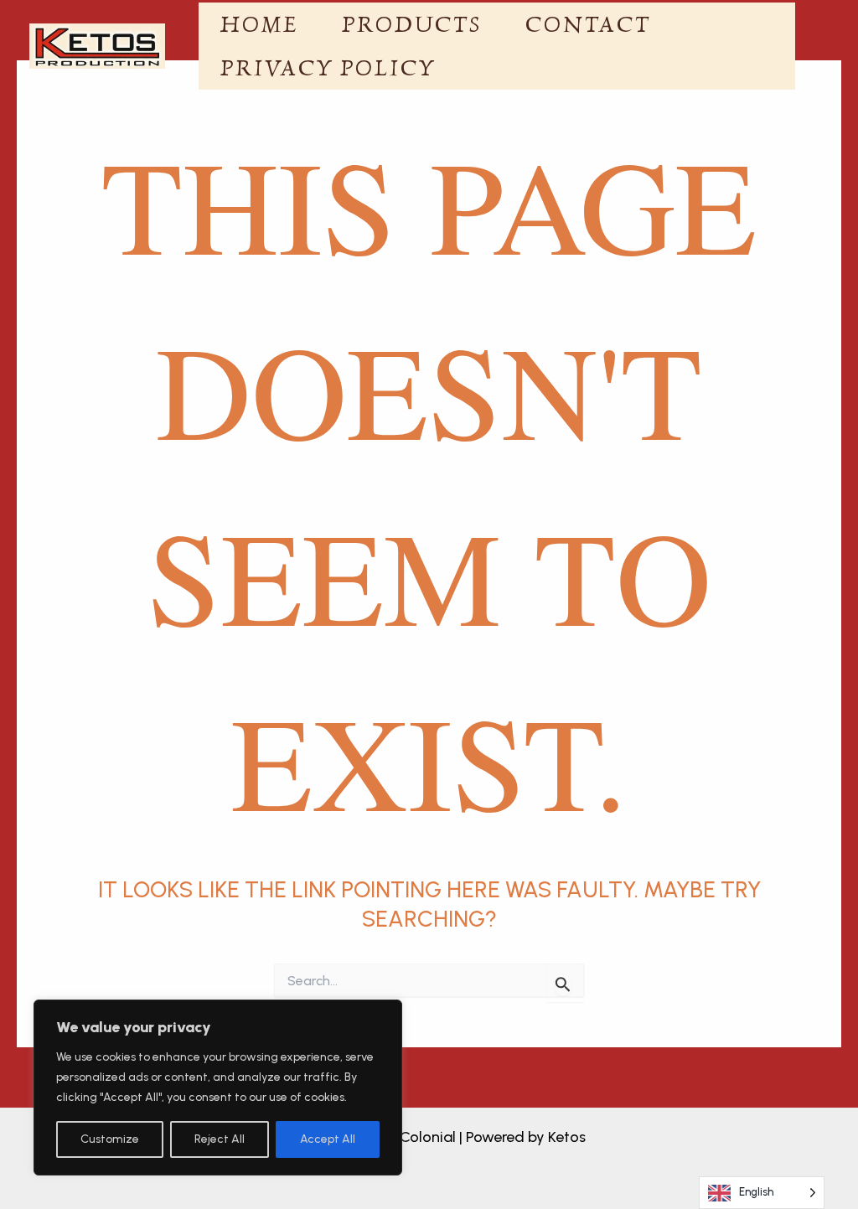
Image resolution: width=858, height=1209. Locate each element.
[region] (218, 1087)
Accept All (327, 1139)
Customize (109, 1139)
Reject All (219, 1139)
